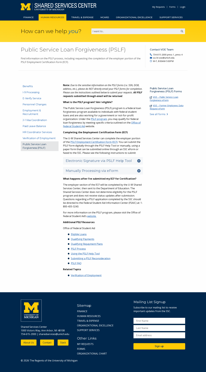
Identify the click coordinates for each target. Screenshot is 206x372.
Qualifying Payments (82, 239)
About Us (28, 342)
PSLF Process (78, 248)
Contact (47, 342)
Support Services (88, 330)
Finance (82, 311)
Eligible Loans (79, 234)
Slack (63, 342)
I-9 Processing (31, 92)
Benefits (28, 86)
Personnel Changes (34, 104)
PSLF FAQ (76, 263)
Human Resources (89, 316)
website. (91, 216)
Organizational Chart (92, 353)
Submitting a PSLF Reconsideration (90, 258)
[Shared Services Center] (58, 7)
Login (182, 6)
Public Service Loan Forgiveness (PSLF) (34, 146)
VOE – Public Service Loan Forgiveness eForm (164, 99)
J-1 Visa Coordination (35, 120)
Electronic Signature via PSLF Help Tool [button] (99, 161)
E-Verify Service (32, 98)
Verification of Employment (39, 138)
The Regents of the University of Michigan (54, 360)
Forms (172, 6)
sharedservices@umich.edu (54, 334)
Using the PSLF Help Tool (85, 253)
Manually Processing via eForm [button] (92, 171)
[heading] (103, 161)
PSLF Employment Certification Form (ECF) (94, 142)
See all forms (157, 114)
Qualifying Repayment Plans (87, 244)
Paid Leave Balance (34, 126)
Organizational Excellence (95, 325)
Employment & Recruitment (32, 112)
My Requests (158, 6)
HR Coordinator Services (37, 132)
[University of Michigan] (31, 320)
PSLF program (99, 119)
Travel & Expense (88, 320)
